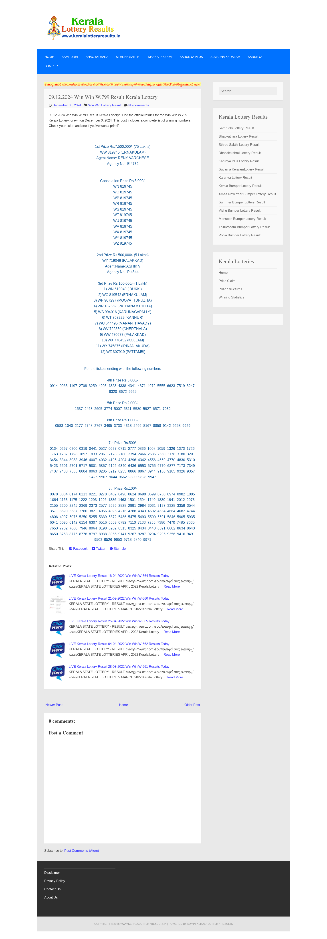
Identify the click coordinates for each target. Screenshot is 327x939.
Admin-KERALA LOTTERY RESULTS (210, 924)
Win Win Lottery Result (104, 105)
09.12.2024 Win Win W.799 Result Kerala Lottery (103, 96)
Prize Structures (230, 289)
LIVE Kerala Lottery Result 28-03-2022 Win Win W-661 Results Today (119, 666)
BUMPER (51, 66)
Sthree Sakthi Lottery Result (239, 144)
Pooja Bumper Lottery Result (239, 235)
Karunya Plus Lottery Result (239, 161)
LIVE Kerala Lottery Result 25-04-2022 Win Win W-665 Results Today (119, 621)
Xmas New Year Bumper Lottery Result (247, 194)
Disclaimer (52, 872)
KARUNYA (255, 57)
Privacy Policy (54, 881)
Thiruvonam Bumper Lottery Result (244, 227)
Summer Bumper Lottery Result (242, 202)
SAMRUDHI (70, 57)
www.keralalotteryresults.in (143, 924)
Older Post (192, 705)
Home (49, 57)
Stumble (119, 548)
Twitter (100, 548)
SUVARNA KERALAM (225, 57)
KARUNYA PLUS (191, 57)
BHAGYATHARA (97, 57)
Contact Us (52, 889)
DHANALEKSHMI (160, 57)
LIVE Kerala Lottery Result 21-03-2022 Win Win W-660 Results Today (119, 598)
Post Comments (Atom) (81, 850)
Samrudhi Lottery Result (236, 128)
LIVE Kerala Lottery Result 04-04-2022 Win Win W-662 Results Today (119, 644)
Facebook (80, 548)
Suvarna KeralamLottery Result (241, 169)
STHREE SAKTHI (128, 57)
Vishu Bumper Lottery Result (239, 210)
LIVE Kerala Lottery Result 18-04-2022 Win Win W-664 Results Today (119, 576)
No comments (138, 105)
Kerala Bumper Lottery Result (240, 186)
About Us (51, 897)
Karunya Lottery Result (235, 177)
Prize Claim (227, 281)
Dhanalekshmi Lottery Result (240, 153)
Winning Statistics (231, 297)
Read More (172, 586)
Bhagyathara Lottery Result (238, 136)
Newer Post (54, 705)
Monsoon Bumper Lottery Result (242, 219)
